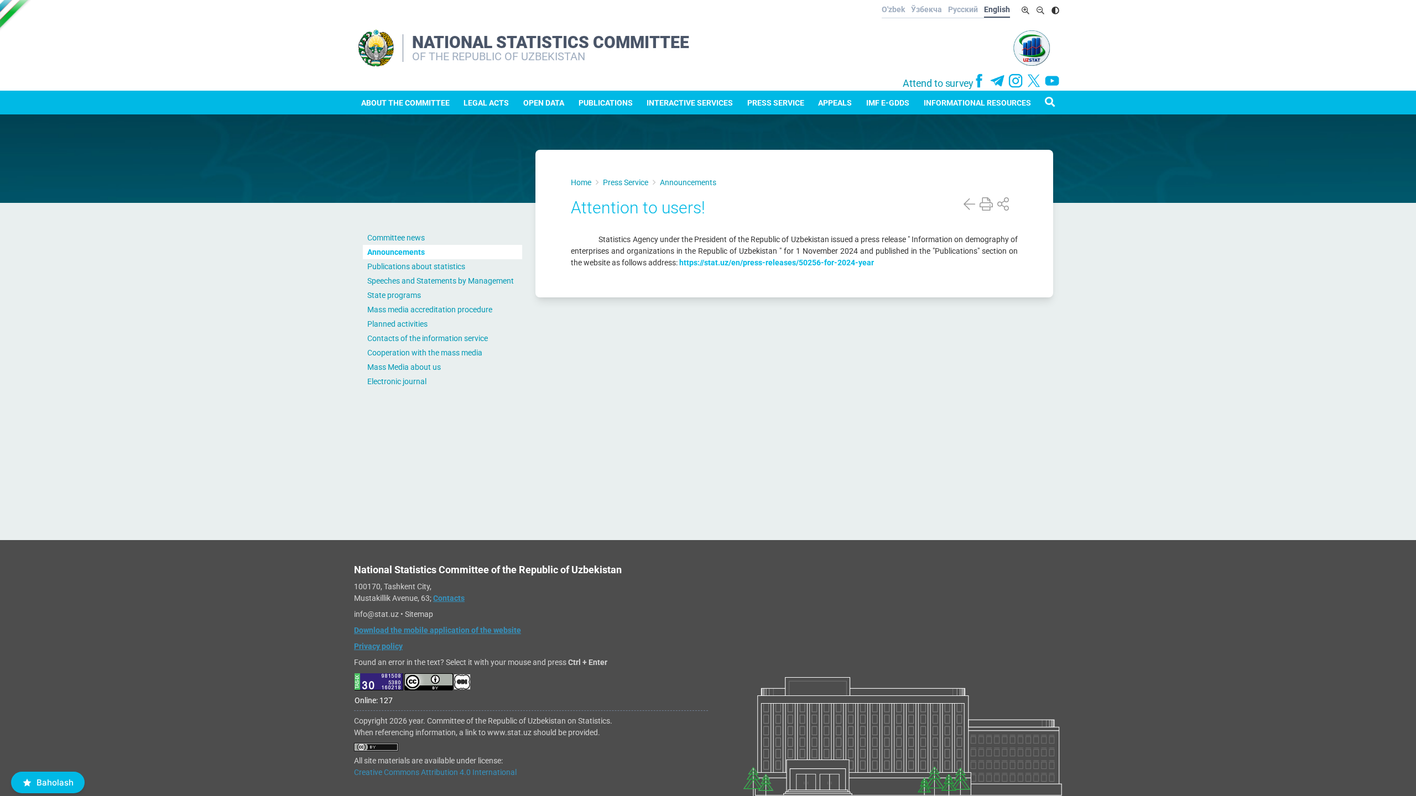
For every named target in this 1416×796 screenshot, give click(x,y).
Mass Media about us (404, 367)
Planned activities (397, 324)
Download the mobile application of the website (437, 630)
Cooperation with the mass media (424, 352)
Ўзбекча (926, 9)
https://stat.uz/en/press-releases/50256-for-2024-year (776, 262)
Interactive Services (690, 102)
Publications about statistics (416, 266)
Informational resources (977, 102)
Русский (963, 9)
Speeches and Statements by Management (440, 280)
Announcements (396, 252)
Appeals (835, 102)
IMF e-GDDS (887, 102)
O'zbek (893, 9)
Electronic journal (396, 381)
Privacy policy (378, 646)
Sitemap (419, 614)
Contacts (449, 598)
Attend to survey (938, 83)
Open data (543, 102)
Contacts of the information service (427, 338)
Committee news (396, 237)
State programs (394, 295)
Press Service (775, 102)
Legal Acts (486, 102)
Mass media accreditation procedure (429, 309)
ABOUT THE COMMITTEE (405, 102)
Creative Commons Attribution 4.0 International (435, 772)
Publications (606, 102)
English (997, 9)
